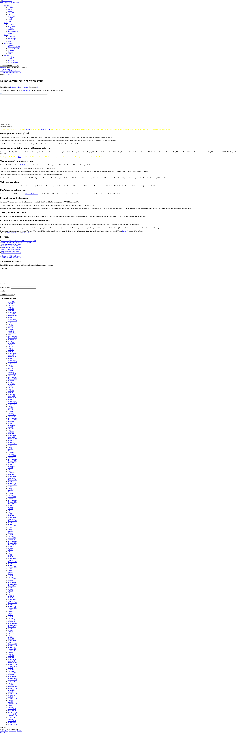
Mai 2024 (10, 348)
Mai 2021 (10, 409)
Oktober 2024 (12, 339)
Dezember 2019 (12, 439)
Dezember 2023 (12, 356)
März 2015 (11, 536)
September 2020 (12, 423)
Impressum (12, 731)
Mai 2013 (10, 574)
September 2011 (12, 608)
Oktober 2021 (12, 401)
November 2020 (12, 420)
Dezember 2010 (12, 623)
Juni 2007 (10, 685)
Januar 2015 (11, 539)
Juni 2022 (10, 387)
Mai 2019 (10, 451)
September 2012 (12, 587)
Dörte (19, 157)
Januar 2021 (11, 416)
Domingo (27, 129)
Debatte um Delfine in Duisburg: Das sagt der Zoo (16, 242)
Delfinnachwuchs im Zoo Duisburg (11, 244)
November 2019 (12, 440)
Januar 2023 (11, 375)
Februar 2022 (12, 394)
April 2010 (11, 637)
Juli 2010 (10, 632)
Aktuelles (3, 67)
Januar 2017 (11, 498)
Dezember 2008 (12, 663)
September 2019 (12, 444)
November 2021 (12, 399)
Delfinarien (9, 74)
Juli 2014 (10, 550)
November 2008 (12, 664)
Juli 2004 (10, 700)
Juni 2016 (10, 510)
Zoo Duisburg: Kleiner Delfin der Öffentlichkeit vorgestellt (18, 241)
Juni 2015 (10, 531)
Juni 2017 (10, 490)
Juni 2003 (10, 707)
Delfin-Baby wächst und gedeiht (11, 253)
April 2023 (11, 370)
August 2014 (11, 548)
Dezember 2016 (12, 500)
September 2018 (12, 464)
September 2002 (12, 716)
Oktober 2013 (12, 565)
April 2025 (11, 329)
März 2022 (11, 392)
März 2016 (11, 515)
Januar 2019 (11, 457)
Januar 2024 (11, 355)
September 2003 (12, 704)
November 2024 (12, 338)
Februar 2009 (12, 659)
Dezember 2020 (12, 418)
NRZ (17, 233)
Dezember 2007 (12, 676)
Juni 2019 (10, 449)
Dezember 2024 (12, 336)
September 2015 (12, 526)
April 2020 (11, 432)
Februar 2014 (12, 558)
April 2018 (11, 473)
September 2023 (12, 362)
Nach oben (3, 732)
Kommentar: (3, 268)
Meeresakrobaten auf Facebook (9, 2)
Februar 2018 (12, 476)
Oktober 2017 (12, 483)
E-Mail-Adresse (5, 287)
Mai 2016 (10, 512)
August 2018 (11, 466)
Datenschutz (4, 731)
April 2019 (11, 452)
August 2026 (11, 302)
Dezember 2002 (12, 710)
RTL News (25, 233)
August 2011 (11, 610)
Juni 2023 (10, 367)
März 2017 (11, 495)
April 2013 (11, 575)
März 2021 (11, 413)
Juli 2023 (10, 365)
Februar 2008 (12, 673)
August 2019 (11, 445)
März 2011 (11, 618)
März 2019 (11, 454)
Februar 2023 (12, 374)
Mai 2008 (10, 668)
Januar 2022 (11, 396)
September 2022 (12, 382)
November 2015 (12, 522)
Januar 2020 (11, 437)
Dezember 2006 (12, 686)
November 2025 (12, 317)
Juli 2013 (10, 570)
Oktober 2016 (12, 504)
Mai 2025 (10, 327)
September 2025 (12, 321)
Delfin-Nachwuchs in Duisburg (10, 246)
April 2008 (11, 669)
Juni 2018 (10, 469)
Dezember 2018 (12, 459)
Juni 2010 (10, 633)
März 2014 (11, 557)
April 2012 (11, 596)
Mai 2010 (10, 635)
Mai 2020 (10, 430)
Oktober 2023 (12, 360)
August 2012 (11, 589)
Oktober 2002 (12, 714)
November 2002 (12, 712)
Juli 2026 (10, 303)
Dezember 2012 (12, 582)
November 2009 (12, 645)
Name (2, 284)
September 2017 (12, 485)
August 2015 (11, 527)
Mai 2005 (10, 697)
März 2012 (11, 598)
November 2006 (12, 688)
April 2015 (11, 534)
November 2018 (12, 461)
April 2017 (11, 493)
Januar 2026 (11, 314)
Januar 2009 (11, 661)
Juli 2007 (10, 683)
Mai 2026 (10, 307)
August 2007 (11, 681)
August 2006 (11, 690)
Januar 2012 (11, 601)
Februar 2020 (12, 435)
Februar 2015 (12, 538)
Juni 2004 (10, 702)
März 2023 (11, 372)
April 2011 (11, 616)
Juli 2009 (10, 652)
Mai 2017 (10, 492)
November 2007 (12, 678)
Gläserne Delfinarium (31, 194)
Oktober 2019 (12, 442)
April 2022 (11, 391)
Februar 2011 (12, 620)
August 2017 (11, 486)
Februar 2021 (12, 415)
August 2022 (11, 384)
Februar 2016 (12, 517)
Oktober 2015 (12, 524)
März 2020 (11, 433)
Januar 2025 (11, 334)
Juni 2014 (10, 551)
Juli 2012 (10, 591)
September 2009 (12, 649)
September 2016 (12, 505)
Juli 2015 (10, 529)
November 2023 (12, 358)
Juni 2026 (10, 305)
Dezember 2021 (12, 398)
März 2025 (11, 331)
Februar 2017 (12, 497)
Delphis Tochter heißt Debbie (10, 251)
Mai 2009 (10, 654)
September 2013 (12, 567)
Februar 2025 (12, 333)
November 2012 (12, 584)
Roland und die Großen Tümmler (11, 247)
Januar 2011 (11, 621)
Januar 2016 (11, 519)
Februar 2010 (12, 640)
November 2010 (12, 625)
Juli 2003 (10, 705)
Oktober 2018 (12, 462)
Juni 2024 (10, 346)
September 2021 (12, 403)
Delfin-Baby (26, 90)
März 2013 (11, 577)
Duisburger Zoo (45, 129)
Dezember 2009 (12, 644)
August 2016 (11, 507)
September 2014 (12, 546)
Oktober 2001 (12, 722)
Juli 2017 (10, 488)
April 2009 (11, 656)
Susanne (25, 87)
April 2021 (11, 411)
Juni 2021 (10, 408)
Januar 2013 (11, 580)
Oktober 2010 (12, 627)
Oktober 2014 (12, 545)
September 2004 (12, 698)
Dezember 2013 (12, 562)
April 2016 (11, 514)
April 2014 (11, 555)
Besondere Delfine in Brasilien (10, 71)
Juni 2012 (10, 592)
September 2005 (12, 693)
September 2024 (12, 341)
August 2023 (11, 363)
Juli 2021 (10, 406)
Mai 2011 (10, 615)
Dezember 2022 (12, 377)
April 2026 (11, 309)
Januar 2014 (11, 560)
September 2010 (12, 628)
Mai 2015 (10, 533)
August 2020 (11, 425)
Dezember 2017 (12, 480)
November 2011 (12, 604)
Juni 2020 (10, 428)
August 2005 (11, 695)
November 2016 (12, 502)
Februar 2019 (12, 456)
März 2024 (11, 351)
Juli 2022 (10, 386)
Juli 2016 (10, 509)
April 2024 (11, 350)
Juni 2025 (10, 326)
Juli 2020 (10, 427)
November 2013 (12, 563)
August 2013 (11, 568)
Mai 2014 (10, 553)
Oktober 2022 (12, 380)
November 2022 (12, 379)
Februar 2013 (12, 579)
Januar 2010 (11, 642)
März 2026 (11, 310)
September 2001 (12, 724)
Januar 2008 (11, 674)
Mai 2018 (10, 471)
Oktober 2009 (12, 647)
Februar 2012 (12, 599)
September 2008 (12, 666)
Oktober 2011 (12, 606)
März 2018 (11, 474)
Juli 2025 (10, 324)
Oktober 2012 (12, 586)
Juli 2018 (10, 468)
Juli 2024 (10, 345)
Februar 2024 (12, 353)
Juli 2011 (10, 611)
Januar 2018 (11, 478)
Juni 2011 (10, 613)
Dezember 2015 (12, 521)
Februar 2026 (12, 312)
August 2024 (11, 343)
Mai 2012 (10, 594)
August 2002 (11, 717)
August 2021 (11, 404)
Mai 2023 (10, 368)
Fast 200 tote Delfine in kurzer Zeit (11, 72)
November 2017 (12, 481)
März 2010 (11, 639)
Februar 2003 (12, 709)
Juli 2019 (10, 447)
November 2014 (12, 543)
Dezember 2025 (12, 315)
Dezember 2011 (12, 603)
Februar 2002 (12, 721)
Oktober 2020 (12, 421)
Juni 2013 (10, 572)
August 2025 (11, 322)
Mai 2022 (10, 389)
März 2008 (11, 671)
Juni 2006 (10, 692)
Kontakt (19, 731)
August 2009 (11, 651)
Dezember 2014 (12, 541)
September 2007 (12, 680)
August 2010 (11, 630)
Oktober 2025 (12, 319)
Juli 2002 (10, 719)
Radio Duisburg (24, 165)
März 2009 (11, 657)
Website (2, 291)
